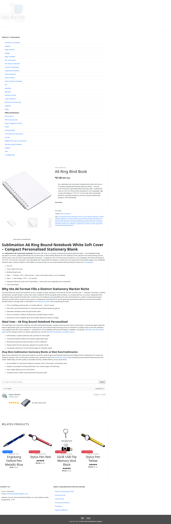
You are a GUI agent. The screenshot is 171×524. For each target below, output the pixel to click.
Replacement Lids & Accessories (16, 141)
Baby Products (10, 50)
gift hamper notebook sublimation (90, 218)
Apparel (7, 46)
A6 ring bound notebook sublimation (68, 216)
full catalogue (88, 262)
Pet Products (9, 116)
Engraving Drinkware (12, 71)
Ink (6, 85)
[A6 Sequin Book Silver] (26, 403)
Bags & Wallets (10, 57)
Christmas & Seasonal (12, 64)
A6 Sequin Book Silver (39, 403)
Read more (66, 474)
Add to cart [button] (14, 470)
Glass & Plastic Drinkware (13, 81)
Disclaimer (58, 506)
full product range (61, 357)
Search (102, 382)
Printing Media (10, 130)
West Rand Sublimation (67, 225)
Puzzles (7, 137)
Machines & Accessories (13, 102)
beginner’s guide (43, 301)
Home (24, 34)
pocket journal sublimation (62, 222)
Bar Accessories (10, 60)
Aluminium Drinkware (12, 42)
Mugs (7, 109)
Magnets (8, 106)
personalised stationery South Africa (92, 220)
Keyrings (8, 92)
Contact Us (72, 34)
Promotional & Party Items (14, 134)
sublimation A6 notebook (83, 223)
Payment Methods (61, 510)
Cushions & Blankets (12, 67)
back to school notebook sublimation (89, 216)
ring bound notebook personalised (79, 222)
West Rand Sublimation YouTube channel (60, 332)
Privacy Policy (69, 491)
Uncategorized (10, 155)
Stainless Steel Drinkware (13, 144)
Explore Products (35, 34)
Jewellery (8, 88)
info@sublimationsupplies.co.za (17, 494)
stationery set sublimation (69, 223)
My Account (83, 34)
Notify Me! (61, 206)
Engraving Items (10, 74)
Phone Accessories (11, 120)
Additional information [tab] (21, 239)
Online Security (60, 495)
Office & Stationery (12, 113)
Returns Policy (60, 491)
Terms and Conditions (62, 503)
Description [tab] (7, 239)
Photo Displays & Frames (13, 123)
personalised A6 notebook (74, 220)
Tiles (6, 151)
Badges (7, 53)
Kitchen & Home (10, 95)
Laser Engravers (10, 99)
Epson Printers (10, 78)
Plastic (7, 127)
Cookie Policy (59, 499)
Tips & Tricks (50, 34)
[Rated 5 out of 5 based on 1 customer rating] (80, 175)
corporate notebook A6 (73, 218)
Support (61, 34)
